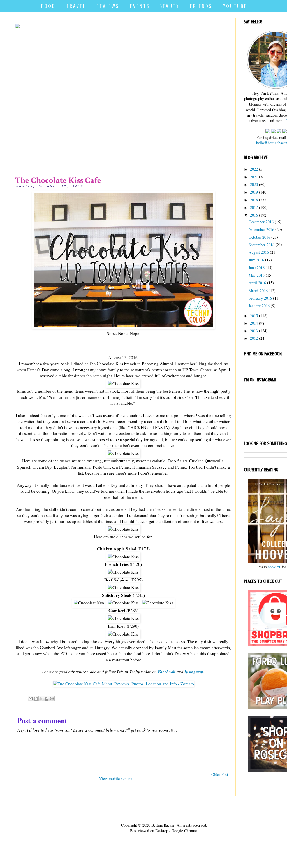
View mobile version (115, 778)
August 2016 (259, 252)
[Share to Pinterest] (52, 698)
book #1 (274, 566)
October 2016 (259, 237)
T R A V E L (75, 6)
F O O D (48, 6)
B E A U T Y (168, 6)
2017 (254, 207)
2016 (254, 215)
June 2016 (257, 267)
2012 (254, 338)
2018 (254, 200)
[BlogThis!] (36, 698)
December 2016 (261, 221)
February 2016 (260, 298)
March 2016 (258, 290)
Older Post (219, 774)
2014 (254, 323)
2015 (254, 315)
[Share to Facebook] (46, 698)
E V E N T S (139, 6)
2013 (254, 330)
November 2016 (261, 229)
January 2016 (259, 305)
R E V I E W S (107, 6)
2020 (254, 184)
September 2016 (261, 244)
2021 (254, 177)
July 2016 (256, 259)
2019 (254, 192)
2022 (254, 169)
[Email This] (30, 698)
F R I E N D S (200, 6)
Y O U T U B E (234, 6)
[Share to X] (41, 698)
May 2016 (257, 275)
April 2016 (257, 282)
